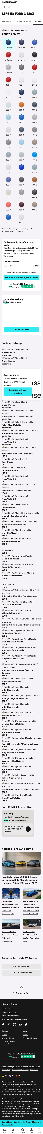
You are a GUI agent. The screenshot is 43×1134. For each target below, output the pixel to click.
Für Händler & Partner (30, 1038)
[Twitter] (9, 1025)
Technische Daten (23, 21)
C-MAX (7, 7)
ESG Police (36, 1067)
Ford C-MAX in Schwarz (21, 973)
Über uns (5, 1031)
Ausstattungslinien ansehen (18, 391)
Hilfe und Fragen (9, 1004)
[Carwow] (9, 2)
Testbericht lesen (22, 329)
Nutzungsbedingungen (9, 1067)
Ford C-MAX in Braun (21, 966)
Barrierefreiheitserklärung (20, 1070)
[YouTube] (20, 1025)
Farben (38, 21)
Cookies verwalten (24, 1067)
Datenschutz (6, 1070)
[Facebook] (3, 1025)
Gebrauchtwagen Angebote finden (21, 277)
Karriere (25, 1035)
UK (13, 1076)
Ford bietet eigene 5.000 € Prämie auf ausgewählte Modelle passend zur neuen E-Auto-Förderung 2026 (19, 880)
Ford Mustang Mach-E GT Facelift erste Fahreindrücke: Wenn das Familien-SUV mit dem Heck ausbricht (31, 907)
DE (6, 1076)
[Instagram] (14, 1025)
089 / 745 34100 (13, 1013)
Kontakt (4, 1035)
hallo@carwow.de (13, 1015)
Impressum (34, 1070)
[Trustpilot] (21, 286)
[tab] (7, 21)
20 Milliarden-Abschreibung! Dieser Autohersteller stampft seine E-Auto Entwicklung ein (10, 907)
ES (19, 1076)
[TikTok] (26, 1025)
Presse (25, 1031)
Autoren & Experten (8, 1038)
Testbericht (7, 21)
